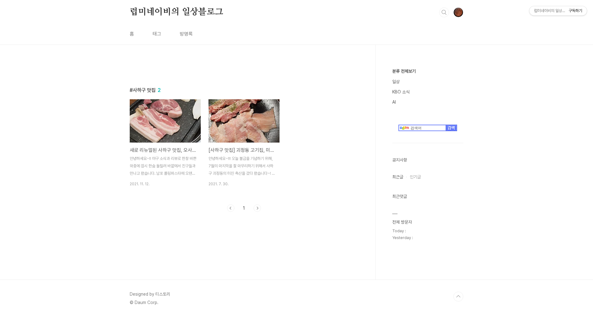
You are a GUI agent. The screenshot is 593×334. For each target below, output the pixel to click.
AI (394, 102)
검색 (444, 12)
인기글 (415, 176)
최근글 (397, 176)
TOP (458, 297)
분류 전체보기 (404, 71)
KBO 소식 (401, 91)
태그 (157, 34)
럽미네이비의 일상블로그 (176, 12)
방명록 (186, 34)
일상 (396, 81)
